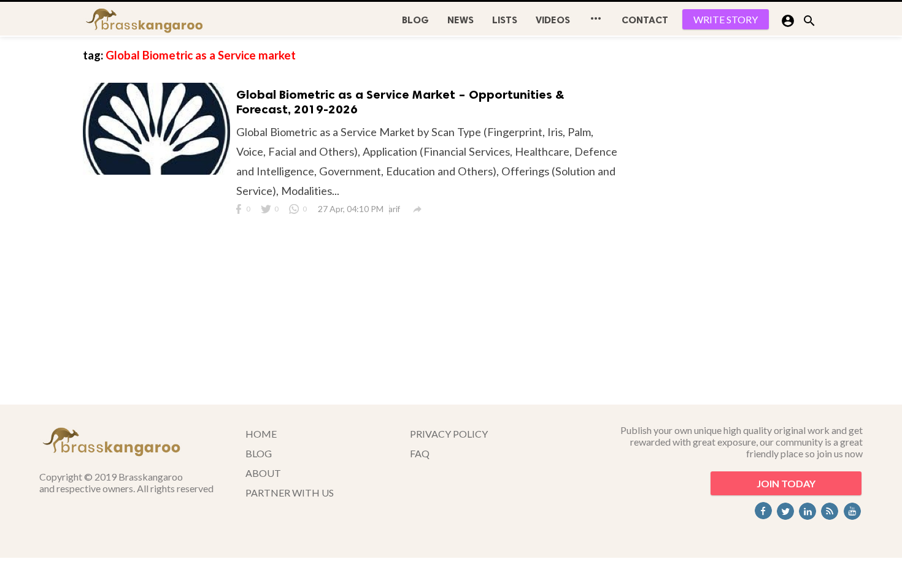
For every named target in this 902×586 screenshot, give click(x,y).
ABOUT (263, 473)
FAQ (420, 453)
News (460, 20)
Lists (504, 20)
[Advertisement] (727, 221)
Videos (553, 20)
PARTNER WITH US (289, 492)
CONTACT (645, 20)
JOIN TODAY (786, 483)
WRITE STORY (725, 19)
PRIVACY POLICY (449, 434)
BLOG (415, 20)
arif (394, 209)
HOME (261, 434)
